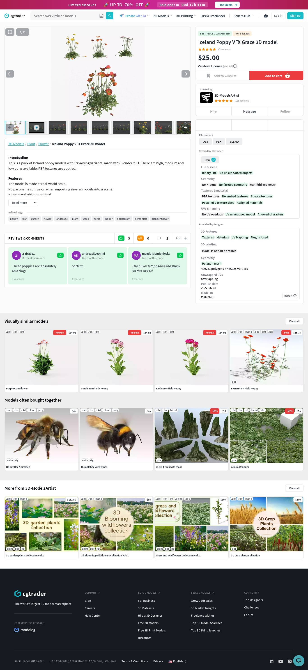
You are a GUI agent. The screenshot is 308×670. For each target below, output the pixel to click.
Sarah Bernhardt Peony (94, 388)
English (175, 661)
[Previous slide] (10, 74)
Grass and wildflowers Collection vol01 (178, 555)
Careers (90, 608)
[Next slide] (186, 74)
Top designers (253, 600)
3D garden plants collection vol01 (25, 555)
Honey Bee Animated (18, 467)
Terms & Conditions (135, 661)
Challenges (251, 607)
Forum (248, 615)
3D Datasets (146, 608)
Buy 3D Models (147, 592)
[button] (101, 15)
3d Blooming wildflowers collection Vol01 (105, 555)
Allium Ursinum (240, 467)
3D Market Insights (203, 608)
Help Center (93, 615)
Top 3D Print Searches (205, 630)
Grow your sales (202, 601)
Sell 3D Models (201, 592)
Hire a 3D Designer (150, 615)
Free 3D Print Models (152, 630)
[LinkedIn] (272, 661)
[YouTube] (281, 661)
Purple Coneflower (17, 388)
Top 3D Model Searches (206, 623)
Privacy (158, 661)
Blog (88, 601)
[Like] (213, 125)
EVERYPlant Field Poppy (244, 388)
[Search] (109, 15)
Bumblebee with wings (94, 467)
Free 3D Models (148, 623)
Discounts (144, 638)
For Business (146, 601)
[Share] (285, 125)
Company (90, 592)
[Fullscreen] (9, 32)
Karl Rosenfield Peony (168, 388)
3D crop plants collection (245, 555)
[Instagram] (290, 661)
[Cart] (265, 15)
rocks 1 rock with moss (169, 467)
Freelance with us (202, 615)
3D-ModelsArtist (226, 95)
